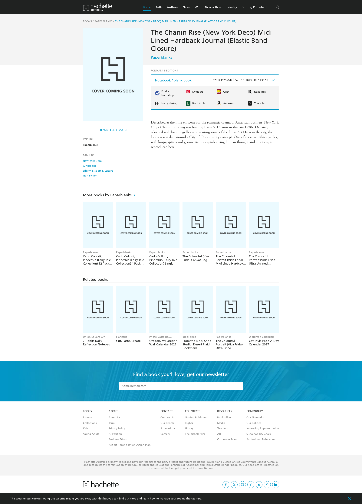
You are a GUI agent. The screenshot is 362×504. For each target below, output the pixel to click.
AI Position (115, 434)
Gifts (159, 7)
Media (221, 423)
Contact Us (167, 417)
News (186, 7)
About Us (114, 417)
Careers (164, 434)
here (198, 498)
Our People (167, 423)
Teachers (222, 428)
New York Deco (92, 161)
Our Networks (255, 417)
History (189, 428)
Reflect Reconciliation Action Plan (130, 445)
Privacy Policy (117, 428)
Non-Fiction (90, 175)
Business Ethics (118, 439)
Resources (224, 411)
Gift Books (89, 165)
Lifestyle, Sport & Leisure (98, 170)
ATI (219, 434)
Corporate (192, 411)
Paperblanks (161, 57)
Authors (172, 7)
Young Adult (91, 434)
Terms (112, 423)
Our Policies (253, 423)
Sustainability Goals (258, 434)
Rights (189, 423)
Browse (87, 417)
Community (254, 411)
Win (197, 7)
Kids (85, 428)
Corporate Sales (227, 439)
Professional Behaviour (260, 439)
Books (147, 7)
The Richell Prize (195, 434)
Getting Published (254, 7)
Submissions (167, 428)
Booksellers (224, 417)
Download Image (113, 130)
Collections (90, 423)
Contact (166, 411)
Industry (231, 7)
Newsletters (213, 7)
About (113, 411)
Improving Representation (262, 428)
